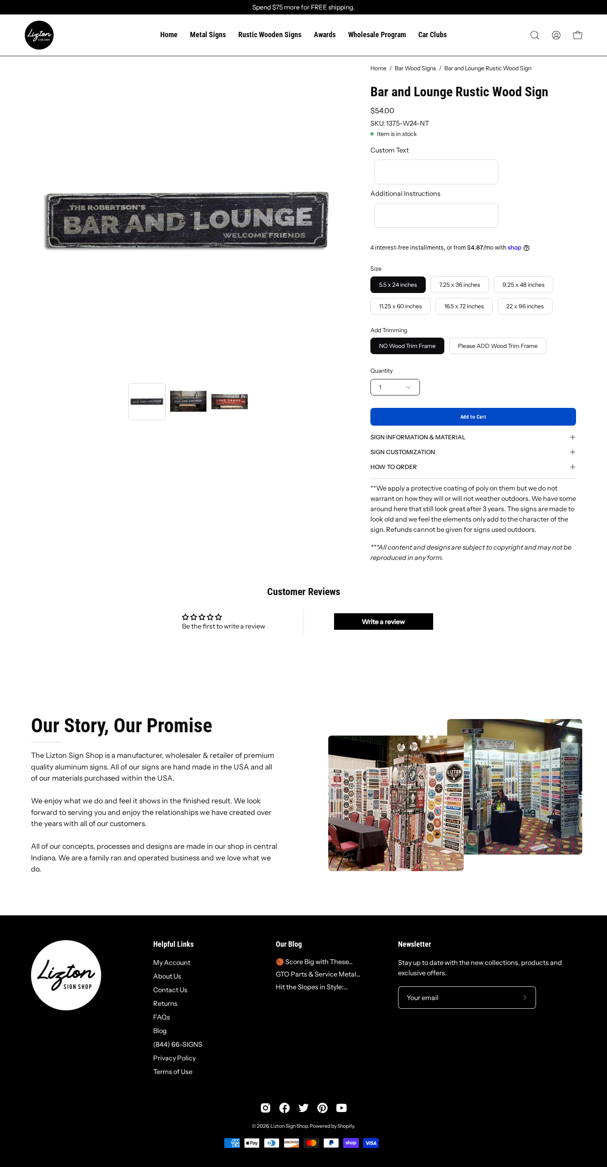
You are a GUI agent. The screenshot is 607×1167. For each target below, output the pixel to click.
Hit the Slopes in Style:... (312, 987)
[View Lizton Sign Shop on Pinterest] (322, 1108)
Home (378, 68)
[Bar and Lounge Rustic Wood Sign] (147, 401)
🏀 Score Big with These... (314, 961)
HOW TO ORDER (393, 467)
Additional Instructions (405, 193)
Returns (165, 1003)
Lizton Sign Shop (289, 1126)
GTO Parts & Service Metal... (318, 974)
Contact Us (170, 990)
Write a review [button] (383, 621)
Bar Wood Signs (415, 68)
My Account (171, 962)
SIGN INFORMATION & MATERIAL (417, 437)
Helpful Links (173, 944)
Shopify (345, 1126)
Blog (160, 1030)
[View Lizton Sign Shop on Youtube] (341, 1108)
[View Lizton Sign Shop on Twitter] (303, 1108)
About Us (167, 976)
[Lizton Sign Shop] (39, 35)
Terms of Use (172, 1071)
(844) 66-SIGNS (177, 1044)
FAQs (161, 1017)
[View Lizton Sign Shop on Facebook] (284, 1108)
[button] (534, 35)
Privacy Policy (174, 1058)
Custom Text (389, 150)
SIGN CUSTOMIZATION (402, 452)
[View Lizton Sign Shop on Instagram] (265, 1108)
